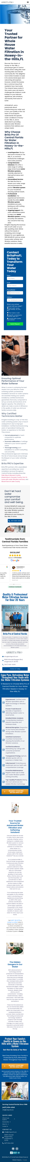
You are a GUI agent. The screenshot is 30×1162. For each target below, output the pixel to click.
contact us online (12, 922)
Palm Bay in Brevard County (11, 475)
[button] (27, 2)
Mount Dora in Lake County (11, 481)
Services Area (5, 1122)
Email (8, 282)
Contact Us (5, 1126)
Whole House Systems (5, 1118)
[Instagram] (16, 1148)
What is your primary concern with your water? (14, 305)
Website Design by (16, 1160)
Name (8, 275)
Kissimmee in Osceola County (12, 477)
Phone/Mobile (11, 290)
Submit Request (15, 324)
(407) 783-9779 (15, 920)
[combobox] (9, 292)
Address (9, 297)
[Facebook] (13, 1148)
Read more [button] (5, 580)
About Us (4, 1124)
